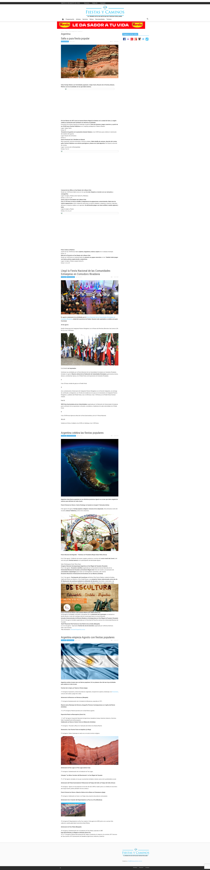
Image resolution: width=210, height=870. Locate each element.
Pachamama (115, 692)
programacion (70, 640)
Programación (70, 19)
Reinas (92, 19)
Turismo (108, 19)
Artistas (78, 19)
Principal (64, 277)
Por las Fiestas (65, 41)
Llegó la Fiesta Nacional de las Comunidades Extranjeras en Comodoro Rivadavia (85, 272)
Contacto (102, 3)
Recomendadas (100, 19)
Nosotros (86, 3)
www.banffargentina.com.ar (78, 629)
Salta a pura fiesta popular (75, 38)
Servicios (85, 19)
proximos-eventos (71, 435)
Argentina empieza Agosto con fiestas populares (88, 637)
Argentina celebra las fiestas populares (82, 432)
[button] (147, 19)
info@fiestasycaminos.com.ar (135, 861)
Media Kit (94, 3)
